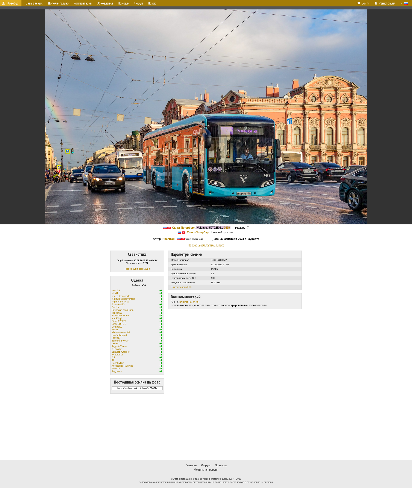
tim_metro (117, 371)
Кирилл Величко (120, 301)
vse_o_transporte (121, 296)
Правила (221, 465)
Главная (191, 465)
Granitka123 (118, 304)
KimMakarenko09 (121, 332)
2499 (227, 227)
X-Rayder (117, 349)
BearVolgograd (119, 335)
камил (115, 343)
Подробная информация (137, 268)
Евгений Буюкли (120, 340)
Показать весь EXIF (181, 287)
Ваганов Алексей (121, 352)
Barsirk (115, 307)
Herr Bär (116, 290)
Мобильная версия (206, 469)
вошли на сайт (188, 302)
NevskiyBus (118, 363)
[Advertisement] (206, 427)
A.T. (114, 357)
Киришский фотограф (123, 299)
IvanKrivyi (117, 318)
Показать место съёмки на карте (206, 245)
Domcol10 (117, 326)
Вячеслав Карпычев (122, 310)
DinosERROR (119, 324)
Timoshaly (117, 312)
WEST (115, 329)
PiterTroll (168, 238)
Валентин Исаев (120, 315)
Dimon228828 (119, 321)
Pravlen (116, 338)
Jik (113, 360)
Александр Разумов (122, 365)
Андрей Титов (119, 346)
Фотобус (12, 3)
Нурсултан (117, 354)
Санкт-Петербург (183, 227)
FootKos (116, 368)
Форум (206, 465)
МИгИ (115, 293)
